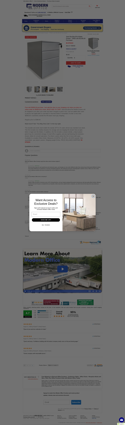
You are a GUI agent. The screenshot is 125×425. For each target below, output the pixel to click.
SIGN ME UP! (46, 220)
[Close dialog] (93, 196)
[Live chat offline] (121, 419)
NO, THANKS (46, 225)
